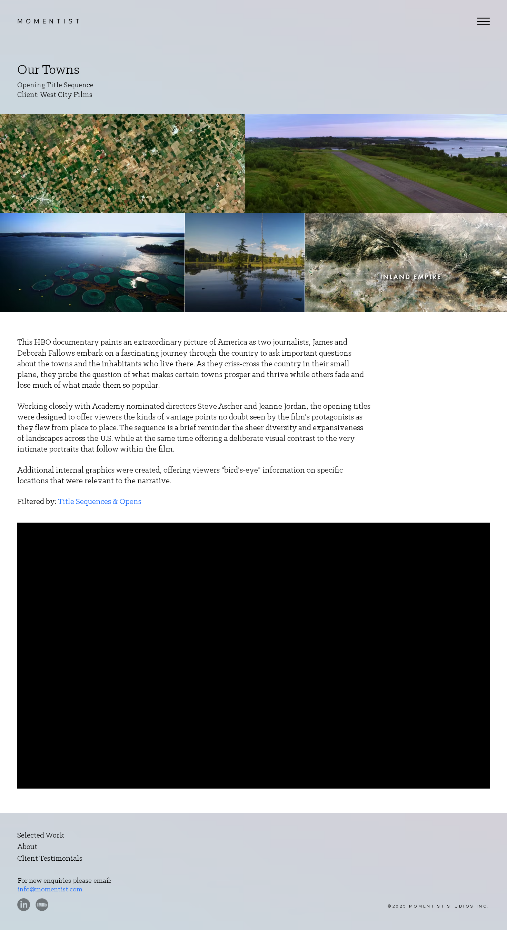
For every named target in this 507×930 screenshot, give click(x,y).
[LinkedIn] (23, 904)
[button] (483, 21)
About (27, 847)
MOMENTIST (49, 21)
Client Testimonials (49, 859)
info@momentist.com (50, 889)
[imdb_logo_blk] (42, 904)
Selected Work (40, 836)
